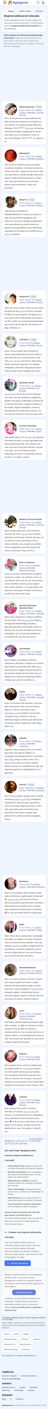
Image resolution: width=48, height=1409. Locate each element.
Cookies (31, 1390)
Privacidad (18, 1390)
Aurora (16, 1334)
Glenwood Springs (27, 570)
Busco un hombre (12, 573)
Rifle (38, 1059)
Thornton (24, 1339)
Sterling (39, 205)
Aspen (38, 431)
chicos (22, 311)
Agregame (20, 2)
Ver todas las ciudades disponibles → (19, 1355)
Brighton (40, 158)
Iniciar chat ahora (17, 1263)
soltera (11, 759)
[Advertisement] (24, 75)
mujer (31, 128)
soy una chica (15, 361)
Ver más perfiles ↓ (36, 1139)
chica (39, 666)
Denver (39, 345)
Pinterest (19, 1399)
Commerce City (25, 1018)
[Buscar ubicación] (38, 2)
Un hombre (28, 1068)
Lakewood (37, 1339)
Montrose (40, 790)
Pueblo (39, 930)
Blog (4, 1399)
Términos (6, 1390)
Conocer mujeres (9, 1375)
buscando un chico (13, 713)
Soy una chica (10, 394)
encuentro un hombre (21, 799)
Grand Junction (25, 1344)
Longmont (23, 746)
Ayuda (22, 1387)
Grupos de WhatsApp (11, 1378)
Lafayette (40, 613)
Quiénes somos (8, 1387)
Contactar (33, 1387)
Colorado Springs (10, 1339)
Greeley (26, 1334)
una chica (16, 945)
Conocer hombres (28, 1375)
